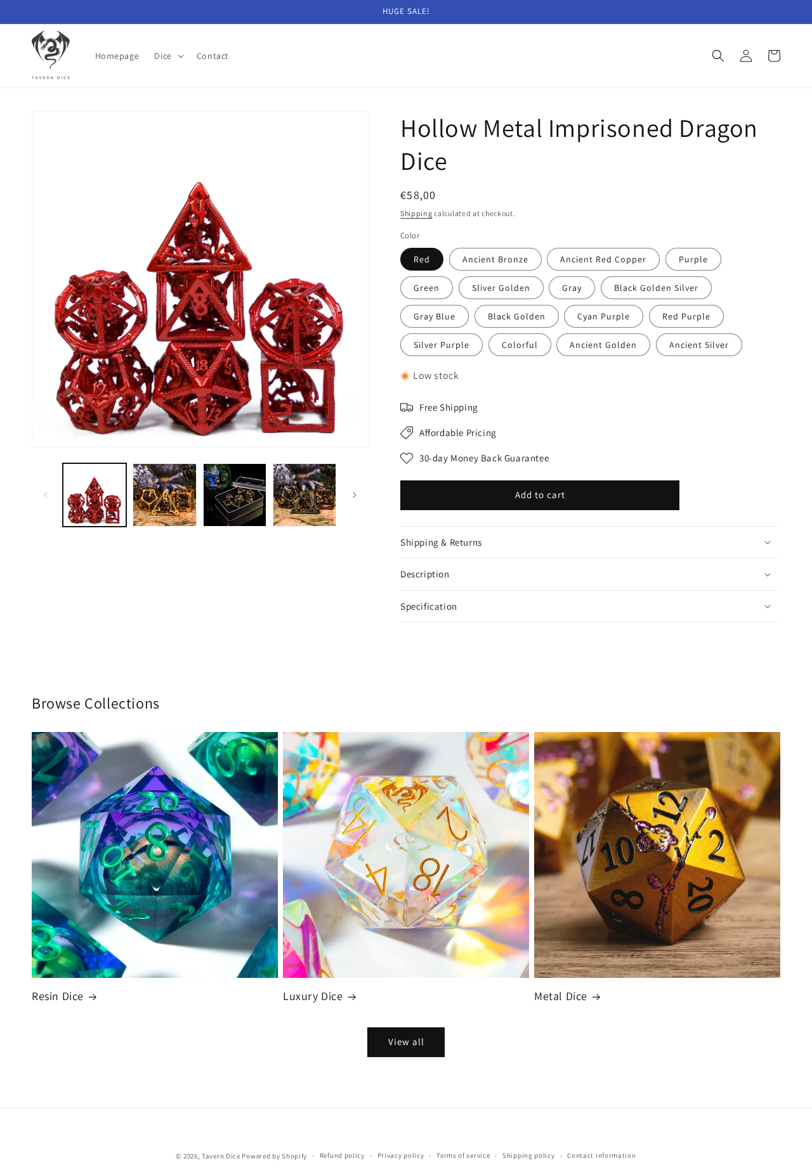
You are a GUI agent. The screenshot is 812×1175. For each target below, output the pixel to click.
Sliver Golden (501, 287)
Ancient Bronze (495, 259)
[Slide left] (46, 495)
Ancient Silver (699, 344)
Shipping (416, 213)
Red (422, 259)
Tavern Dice (221, 1156)
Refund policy (342, 1155)
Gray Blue (434, 316)
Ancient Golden (603, 344)
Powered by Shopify (274, 1156)
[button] (167, 55)
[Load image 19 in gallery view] (304, 495)
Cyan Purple (603, 316)
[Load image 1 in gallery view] (94, 495)
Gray (572, 287)
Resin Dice (58, 996)
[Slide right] (355, 495)
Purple (693, 259)
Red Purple (686, 316)
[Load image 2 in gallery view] (164, 495)
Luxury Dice (313, 996)
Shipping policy (528, 1155)
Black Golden (517, 316)
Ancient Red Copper (603, 259)
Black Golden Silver (656, 287)
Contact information (601, 1155)
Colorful (520, 344)
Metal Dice (560, 996)
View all (406, 1042)
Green (427, 287)
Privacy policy (400, 1155)
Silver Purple (441, 344)
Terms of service (463, 1155)
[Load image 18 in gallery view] (234, 495)
